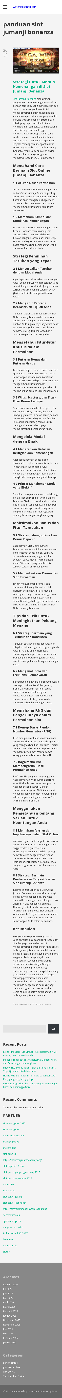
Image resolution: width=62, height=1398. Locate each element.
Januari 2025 (9, 1342)
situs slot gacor (11, 1129)
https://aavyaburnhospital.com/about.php (25, 1208)
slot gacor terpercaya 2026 (17, 1178)
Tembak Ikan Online (13, 1376)
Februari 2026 (10, 1311)
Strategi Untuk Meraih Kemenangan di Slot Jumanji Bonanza (34, 86)
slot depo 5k (9, 1153)
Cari (53, 1028)
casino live (8, 1184)
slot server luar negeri (14, 1202)
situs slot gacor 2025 (14, 1123)
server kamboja (11, 1214)
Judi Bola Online (11, 1367)
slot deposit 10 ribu (13, 1166)
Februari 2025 (10, 1338)
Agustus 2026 (10, 1284)
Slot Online (9, 1371)
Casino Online (10, 1362)
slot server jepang (12, 1196)
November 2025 (12, 1324)
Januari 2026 (9, 1315)
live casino (8, 1239)
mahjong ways (11, 1141)
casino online (10, 1245)
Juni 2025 (8, 1329)
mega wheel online (13, 1227)
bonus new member (14, 1135)
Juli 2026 (7, 1288)
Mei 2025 (8, 1333)
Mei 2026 (8, 1297)
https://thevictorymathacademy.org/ (22, 1160)
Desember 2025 (11, 1320)
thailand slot (9, 1147)
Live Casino (9, 1190)
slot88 (6, 1251)
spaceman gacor (12, 1221)
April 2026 (8, 1302)
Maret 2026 (9, 1306)
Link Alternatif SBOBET (15, 1233)
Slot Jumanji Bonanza (24, 98)
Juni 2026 (8, 1293)
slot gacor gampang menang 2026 (21, 1172)
